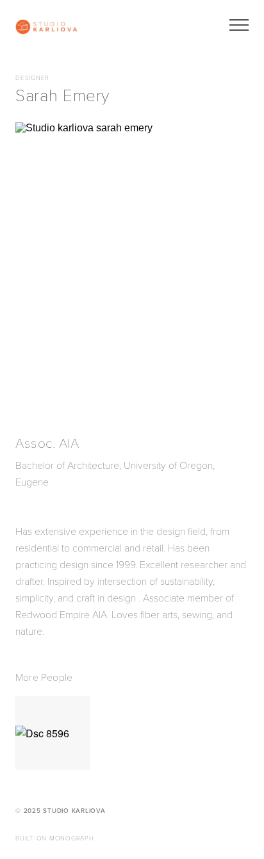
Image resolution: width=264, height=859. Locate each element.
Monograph (71, 838)
